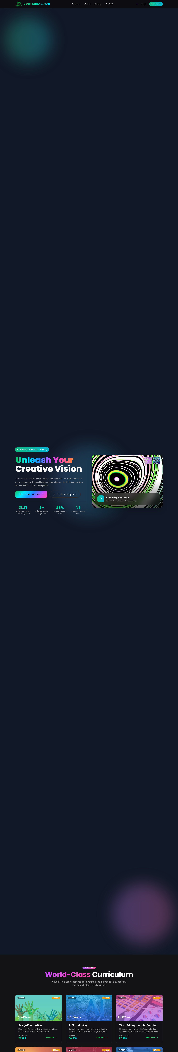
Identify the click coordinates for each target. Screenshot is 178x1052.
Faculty (98, 4)
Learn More (49, 1037)
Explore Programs (67, 494)
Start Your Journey (29, 494)
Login (144, 4)
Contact (109, 4)
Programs (76, 4)
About (87, 4)
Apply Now (156, 4)
